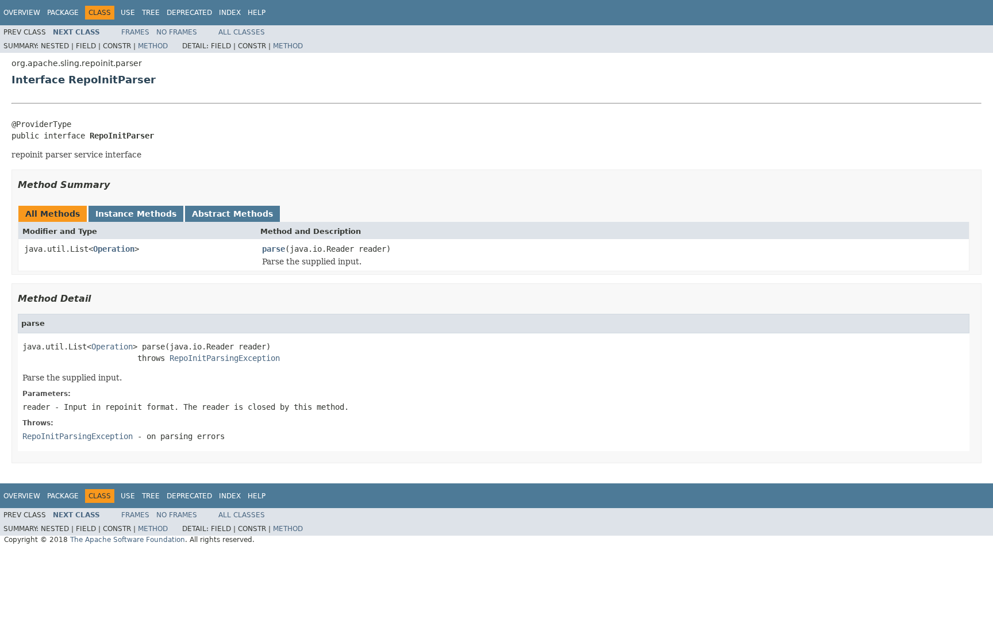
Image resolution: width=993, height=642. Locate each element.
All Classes (241, 32)
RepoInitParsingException (225, 358)
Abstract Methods (232, 213)
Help (256, 13)
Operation (113, 248)
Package (63, 13)
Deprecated (189, 13)
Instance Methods (135, 213)
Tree (151, 13)
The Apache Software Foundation (127, 540)
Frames (135, 32)
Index (230, 13)
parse (273, 248)
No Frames (176, 32)
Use (128, 13)
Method (153, 46)
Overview (21, 13)
